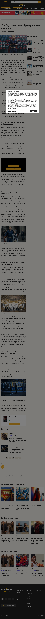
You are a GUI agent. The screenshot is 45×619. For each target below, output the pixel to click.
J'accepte (33, 111)
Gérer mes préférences (12, 111)
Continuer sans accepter (34, 91)
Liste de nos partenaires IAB (12, 108)
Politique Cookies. (12, 102)
